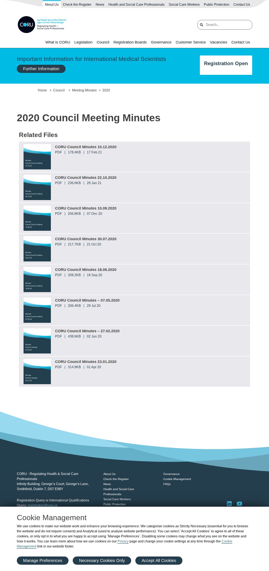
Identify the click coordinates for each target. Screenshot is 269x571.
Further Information (41, 68)
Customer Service (191, 42)
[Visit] (239, 503)
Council (103, 42)
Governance (161, 42)
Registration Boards (130, 42)
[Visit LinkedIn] (229, 503)
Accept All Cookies (159, 560)
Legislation (83, 42)
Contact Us (241, 4)
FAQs (167, 484)
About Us (52, 4)
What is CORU (57, 42)
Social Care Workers (184, 4)
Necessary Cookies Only (102, 560)
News (100, 4)
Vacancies (218, 42)
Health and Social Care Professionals (136, 4)
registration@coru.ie (43, 505)
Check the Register (77, 4)
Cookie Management (177, 479)
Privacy (123, 541)
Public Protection (216, 4)
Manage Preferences (42, 560)
